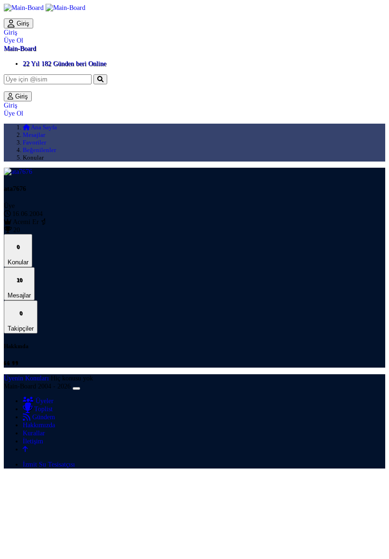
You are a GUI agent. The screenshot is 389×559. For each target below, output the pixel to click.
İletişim (33, 441)
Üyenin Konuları (26, 378)
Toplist (42, 409)
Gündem (42, 417)
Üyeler (44, 401)
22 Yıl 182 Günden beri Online (64, 63)
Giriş (22, 23)
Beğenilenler (39, 149)
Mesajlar (34, 134)
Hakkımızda (39, 425)
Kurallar (34, 433)
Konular (18, 254)
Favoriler (34, 142)
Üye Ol (13, 40)
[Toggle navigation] (76, 388)
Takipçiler (21, 321)
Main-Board (20, 48)
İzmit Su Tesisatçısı (49, 464)
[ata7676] (18, 171)
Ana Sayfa (43, 127)
